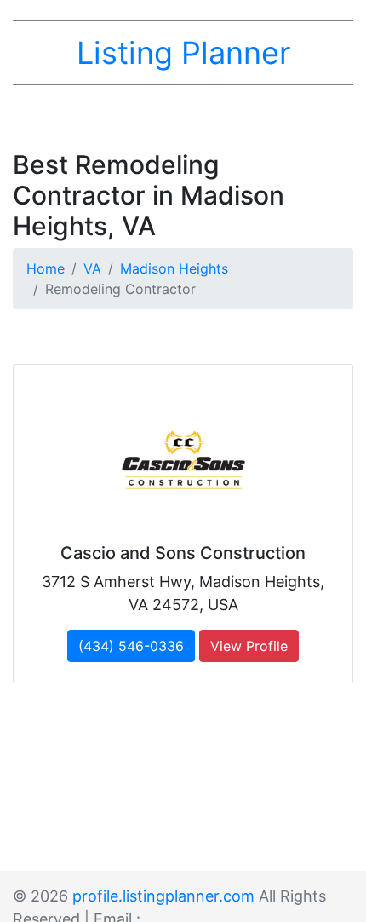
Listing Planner (183, 53)
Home (45, 268)
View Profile (249, 645)
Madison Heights (174, 268)
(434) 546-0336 (131, 645)
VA (92, 268)
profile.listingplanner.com (163, 896)
